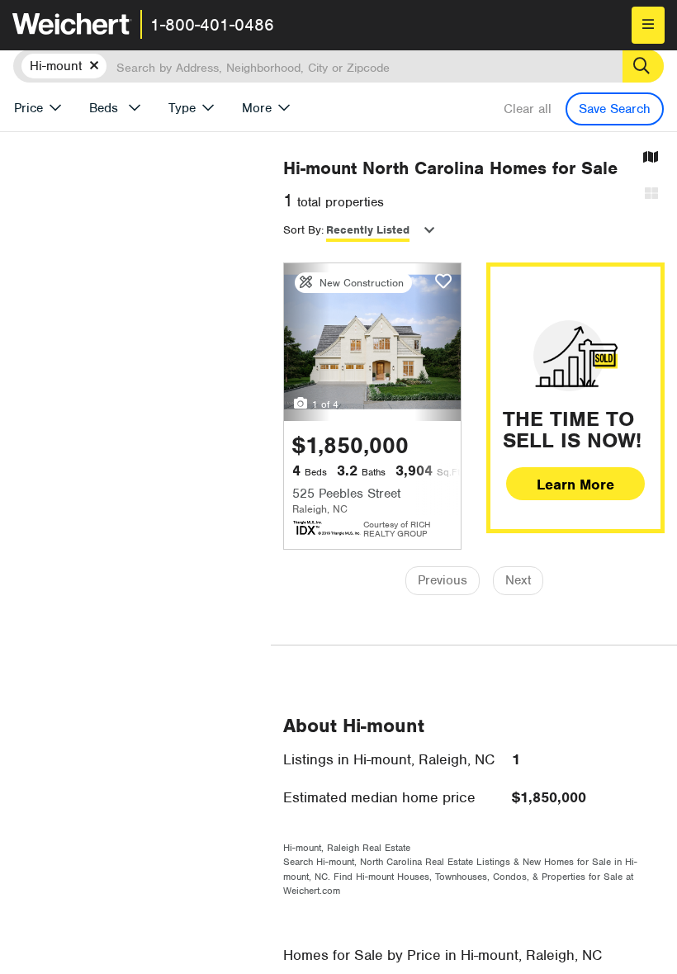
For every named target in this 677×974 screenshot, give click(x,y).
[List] (651, 194)
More (257, 108)
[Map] (651, 158)
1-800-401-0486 (212, 24)
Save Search (615, 109)
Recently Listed (368, 230)
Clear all (528, 109)
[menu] (648, 25)
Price (28, 108)
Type (182, 108)
